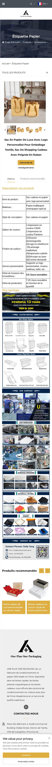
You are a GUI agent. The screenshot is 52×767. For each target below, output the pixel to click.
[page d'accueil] (26, 13)
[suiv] (45, 130)
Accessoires (40, 42)
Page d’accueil (12, 42)
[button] (41, 570)
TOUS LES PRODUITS (14, 72)
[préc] (5, 130)
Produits (27, 42)
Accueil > (6, 63)
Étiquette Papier (20, 63)
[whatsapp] (26, 707)
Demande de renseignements (26, 163)
